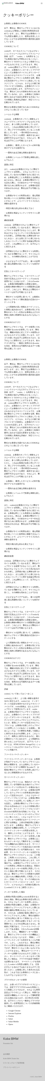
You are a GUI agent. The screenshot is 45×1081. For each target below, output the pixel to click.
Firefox (11, 1016)
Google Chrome (14, 1011)
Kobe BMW (19, 3)
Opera (10, 1024)
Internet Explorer (14, 1013)
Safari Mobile (13, 1022)
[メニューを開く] (41, 3)
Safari (10, 1019)
